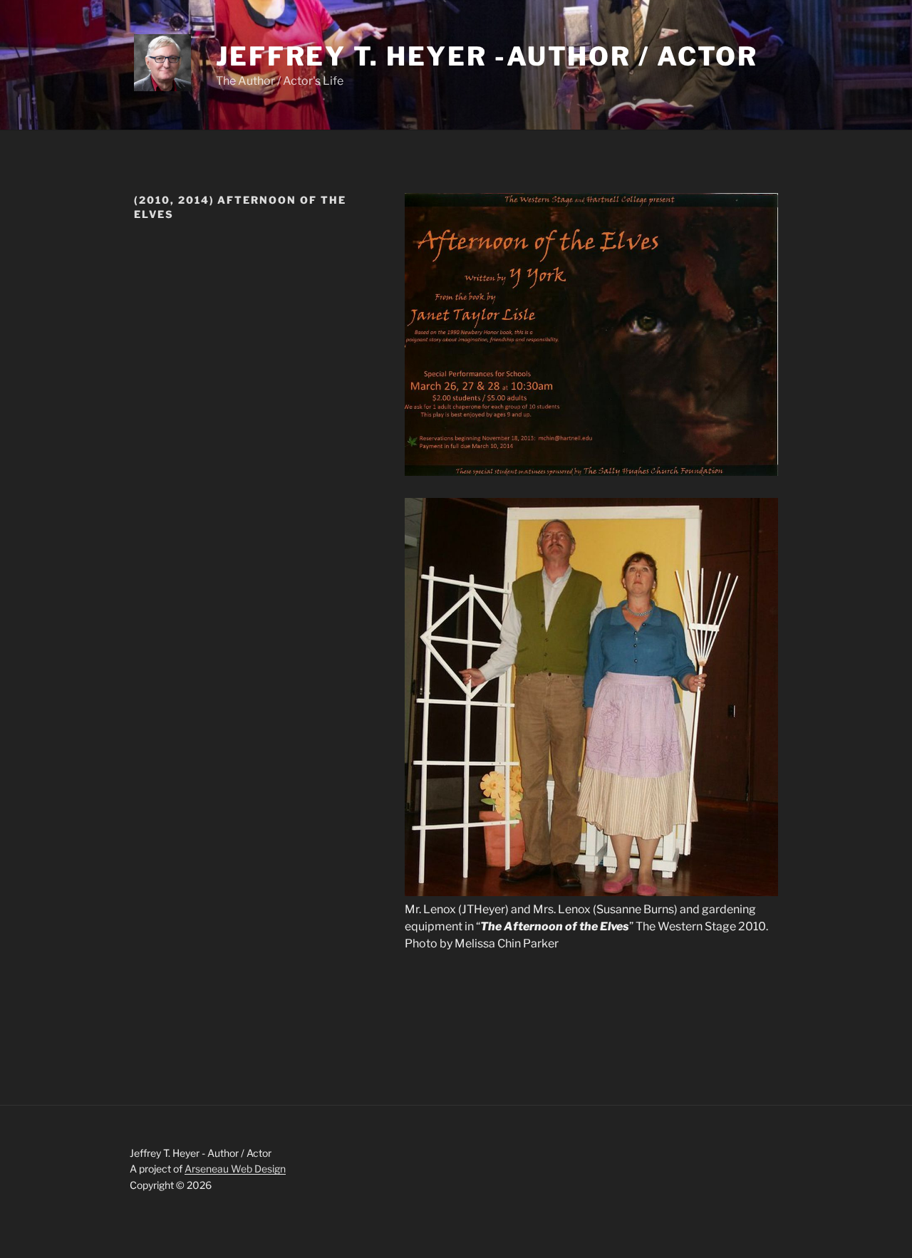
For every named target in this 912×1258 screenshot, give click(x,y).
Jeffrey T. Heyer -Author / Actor (487, 56)
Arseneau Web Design (235, 1169)
